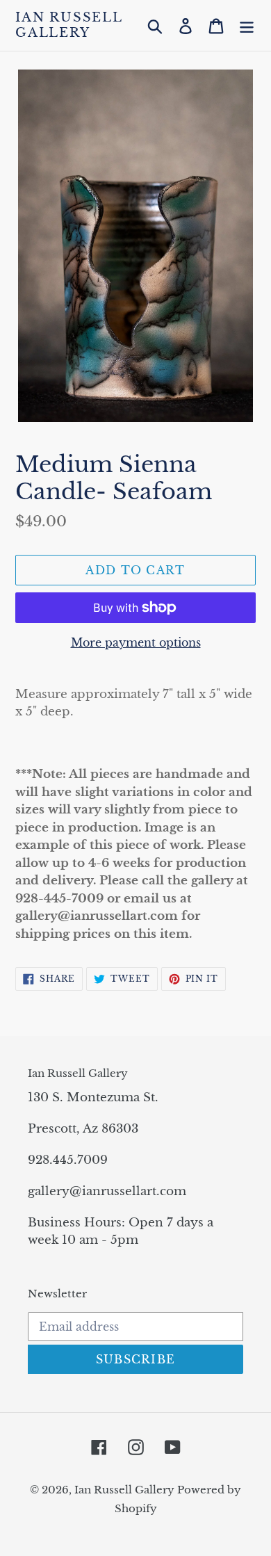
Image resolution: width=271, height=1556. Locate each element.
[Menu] (246, 25)
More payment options (136, 642)
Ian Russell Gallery (68, 25)
